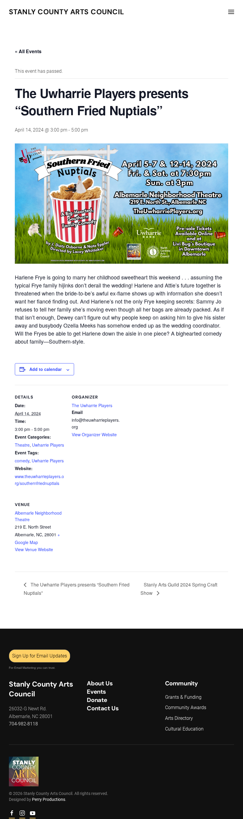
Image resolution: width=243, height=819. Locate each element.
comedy (22, 461)
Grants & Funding (183, 697)
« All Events (28, 51)
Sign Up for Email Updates (39, 656)
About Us (100, 683)
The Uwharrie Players (92, 405)
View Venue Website (34, 549)
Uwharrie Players (48, 445)
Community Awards (185, 707)
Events (96, 691)
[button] (231, 12)
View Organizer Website (94, 434)
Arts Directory (179, 718)
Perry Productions (48, 799)
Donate (97, 700)
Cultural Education (184, 729)
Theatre (22, 445)
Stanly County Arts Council (66, 11)
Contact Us (103, 708)
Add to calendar (45, 369)
